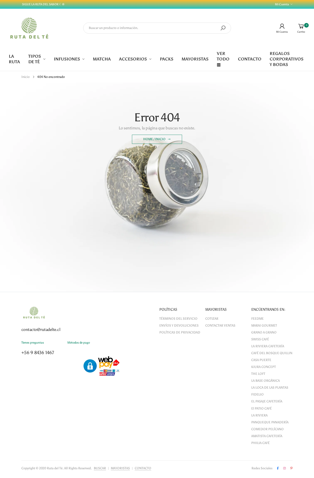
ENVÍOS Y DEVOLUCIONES (179, 325)
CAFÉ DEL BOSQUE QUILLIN (271, 353)
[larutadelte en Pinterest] (291, 468)
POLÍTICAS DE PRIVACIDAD (179, 332)
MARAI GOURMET (264, 325)
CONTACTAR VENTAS (220, 325)
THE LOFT (258, 374)
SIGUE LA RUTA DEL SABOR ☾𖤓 (43, 4)
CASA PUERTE (261, 360)
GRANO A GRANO (264, 332)
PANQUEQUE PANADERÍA (269, 422)
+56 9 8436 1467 (37, 352)
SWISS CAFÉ (260, 339)
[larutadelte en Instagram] (284, 468)
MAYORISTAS (120, 468)
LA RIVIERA (259, 415)
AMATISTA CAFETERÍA (266, 436)
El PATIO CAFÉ (261, 408)
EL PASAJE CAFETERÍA (266, 401)
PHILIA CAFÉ (260, 443)
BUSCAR (100, 468)
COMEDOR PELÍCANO (267, 429)
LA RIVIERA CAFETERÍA (267, 346)
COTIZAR (211, 319)
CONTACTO (143, 468)
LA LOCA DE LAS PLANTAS (269, 388)
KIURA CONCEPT (263, 367)
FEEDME (257, 319)
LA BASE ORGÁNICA (265, 381)
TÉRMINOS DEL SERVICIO (178, 319)
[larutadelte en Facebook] (278, 468)
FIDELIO (257, 394)
